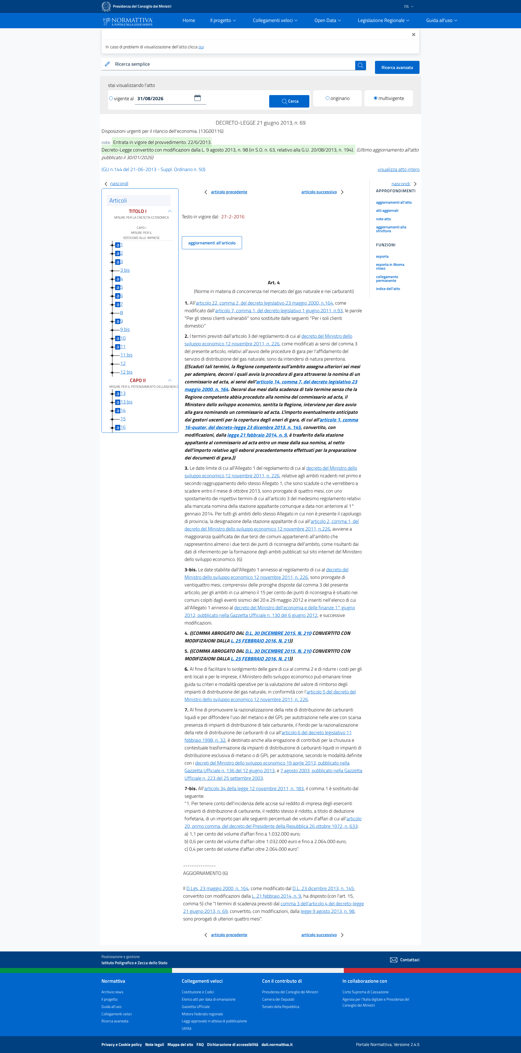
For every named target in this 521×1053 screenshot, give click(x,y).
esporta (382, 256)
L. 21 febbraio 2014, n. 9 (276, 896)
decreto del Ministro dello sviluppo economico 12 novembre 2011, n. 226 (268, 339)
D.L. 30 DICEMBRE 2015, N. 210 (278, 633)
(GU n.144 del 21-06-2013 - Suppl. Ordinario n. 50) (153, 169)
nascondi (119, 183)
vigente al (124, 98)
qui (201, 46)
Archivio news (112, 992)
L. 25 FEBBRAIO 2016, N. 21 (260, 640)
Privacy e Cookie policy (122, 1044)
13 (123, 393)
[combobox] (234, 64)
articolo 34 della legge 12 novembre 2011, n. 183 (254, 788)
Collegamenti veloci (116, 1014)
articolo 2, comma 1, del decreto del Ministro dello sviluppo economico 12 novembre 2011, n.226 (272, 525)
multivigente (391, 98)
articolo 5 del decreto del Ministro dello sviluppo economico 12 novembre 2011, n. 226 (270, 695)
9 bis (125, 329)
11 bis (126, 354)
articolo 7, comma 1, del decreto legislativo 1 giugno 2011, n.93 (279, 310)
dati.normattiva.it (277, 1044)
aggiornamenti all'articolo (212, 242)
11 (123, 346)
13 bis (126, 401)
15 (123, 418)
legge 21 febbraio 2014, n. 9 (257, 435)
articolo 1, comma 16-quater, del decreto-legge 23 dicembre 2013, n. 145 (271, 423)
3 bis (125, 270)
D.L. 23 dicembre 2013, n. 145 (323, 888)
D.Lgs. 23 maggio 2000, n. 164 (217, 888)
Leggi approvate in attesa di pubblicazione (214, 1021)
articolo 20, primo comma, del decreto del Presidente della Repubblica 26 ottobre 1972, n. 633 (273, 822)
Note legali (155, 1044)
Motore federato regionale (202, 1014)
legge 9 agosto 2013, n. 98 (327, 911)
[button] (197, 97)
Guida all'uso (111, 1006)
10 (123, 338)
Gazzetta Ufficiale (196, 1006)
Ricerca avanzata (397, 67)
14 (123, 410)
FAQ (200, 1044)
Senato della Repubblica (280, 1006)
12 (123, 363)
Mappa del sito (180, 1044)
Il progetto (109, 999)
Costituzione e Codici (198, 992)
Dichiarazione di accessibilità (233, 1044)
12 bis (126, 372)
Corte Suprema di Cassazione (365, 992)
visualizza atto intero (399, 169)
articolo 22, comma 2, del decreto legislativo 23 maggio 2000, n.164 (264, 303)
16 (123, 427)
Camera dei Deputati (278, 999)
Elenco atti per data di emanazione (209, 999)
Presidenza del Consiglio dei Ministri (290, 992)
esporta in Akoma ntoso (390, 266)
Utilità (186, 1028)
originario (340, 98)
